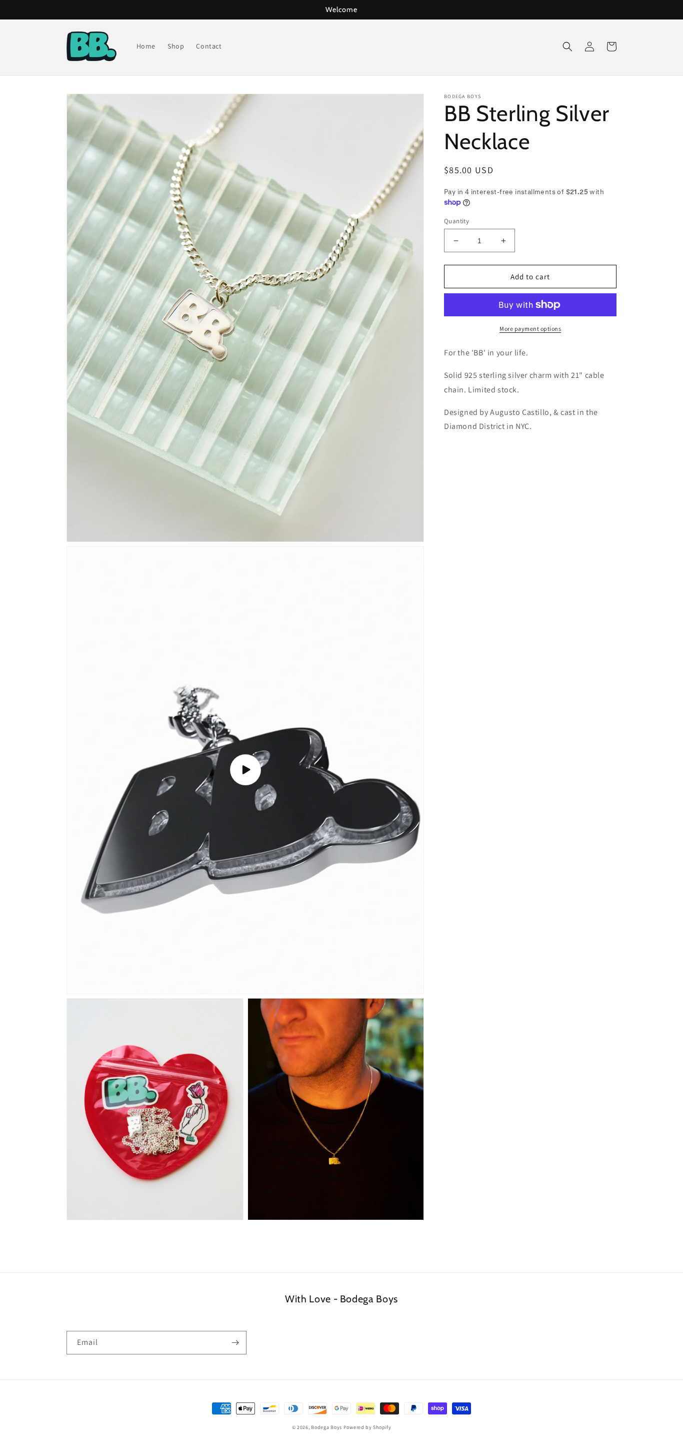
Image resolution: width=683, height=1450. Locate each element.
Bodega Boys (326, 1427)
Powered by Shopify (368, 1427)
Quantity (456, 221)
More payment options (530, 328)
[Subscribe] (235, 1342)
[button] (567, 47)
